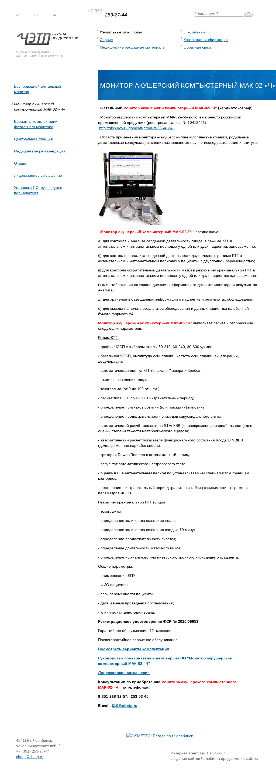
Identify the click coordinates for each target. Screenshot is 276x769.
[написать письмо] (35, 15)
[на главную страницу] (17, 15)
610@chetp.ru (124, 705)
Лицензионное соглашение (124, 673)
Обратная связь (198, 47)
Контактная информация (206, 40)
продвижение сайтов (239, 758)
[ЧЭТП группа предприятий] (47, 56)
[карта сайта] (54, 15)
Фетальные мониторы (121, 32)
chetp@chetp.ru (29, 756)
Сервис (106, 40)
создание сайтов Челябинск (195, 758)
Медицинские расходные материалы (132, 47)
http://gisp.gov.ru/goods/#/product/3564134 (136, 128)
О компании (194, 32)
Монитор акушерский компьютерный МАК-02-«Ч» (39, 106)
